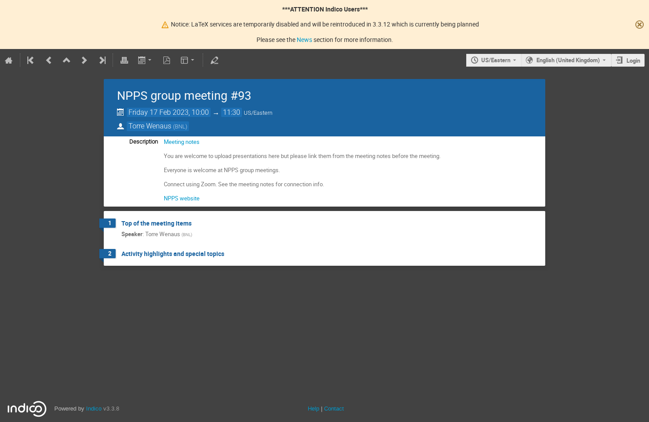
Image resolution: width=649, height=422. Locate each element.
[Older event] (49, 60)
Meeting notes (182, 142)
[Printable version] (124, 60)
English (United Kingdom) (568, 60)
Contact (334, 408)
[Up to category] (66, 60)
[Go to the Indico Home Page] (9, 60)
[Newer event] (84, 60)
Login (633, 60)
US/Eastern (495, 60)
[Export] (145, 60)
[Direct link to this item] (198, 223)
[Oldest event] (31, 60)
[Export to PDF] (167, 60)
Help (313, 408)
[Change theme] (188, 60)
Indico (94, 408)
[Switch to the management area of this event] (214, 60)
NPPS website (182, 198)
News (304, 39)
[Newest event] (101, 60)
